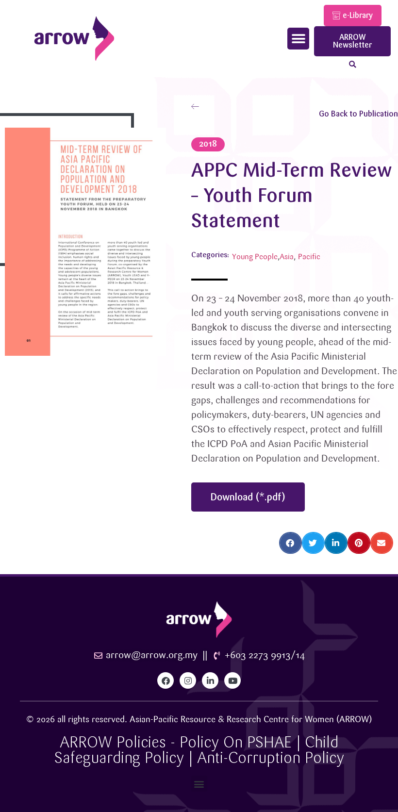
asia (287, 257)
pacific (309, 257)
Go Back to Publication (358, 113)
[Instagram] (188, 680)
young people (255, 257)
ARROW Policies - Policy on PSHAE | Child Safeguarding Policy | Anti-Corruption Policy (199, 750)
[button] (298, 39)
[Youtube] (232, 680)
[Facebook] (165, 680)
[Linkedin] (210, 680)
